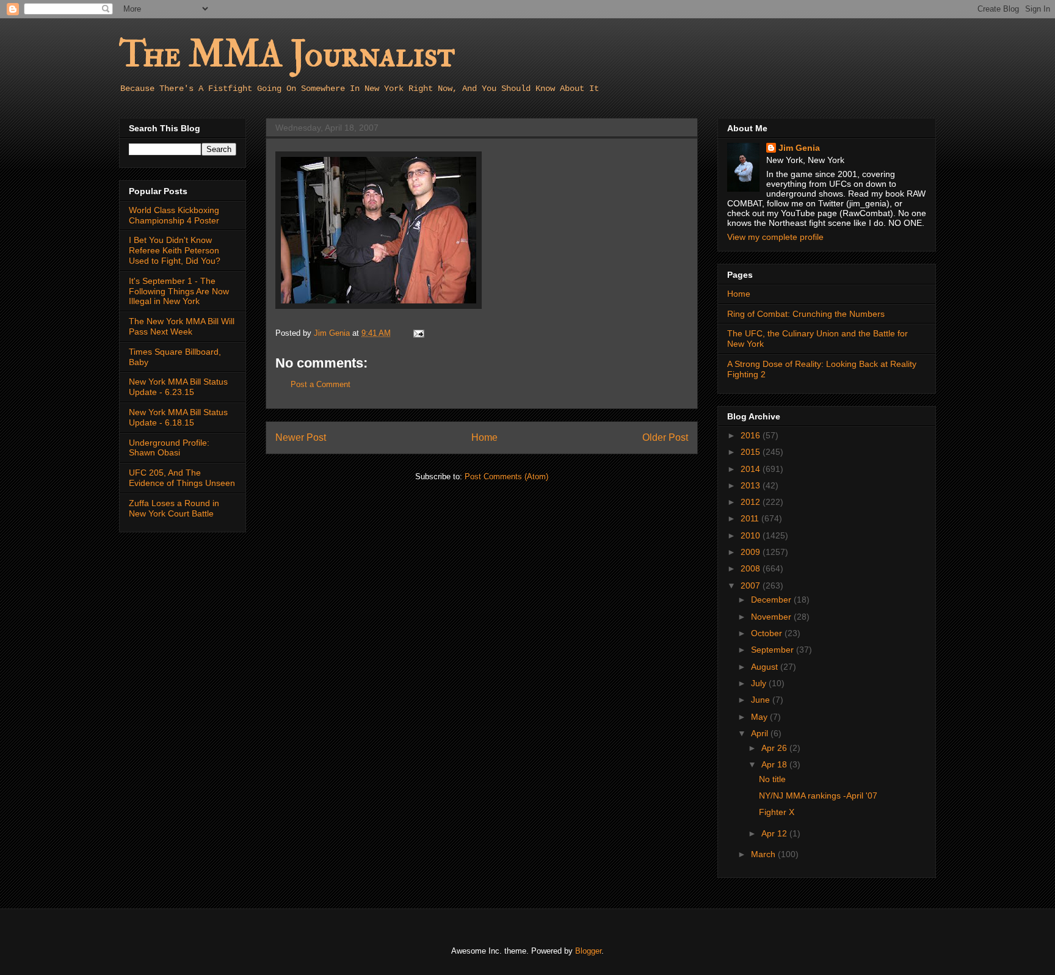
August (765, 667)
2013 (752, 485)
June (761, 700)
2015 (752, 452)
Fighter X (776, 812)
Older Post (665, 437)
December (772, 599)
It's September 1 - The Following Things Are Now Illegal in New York (179, 291)
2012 (752, 502)
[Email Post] (418, 333)
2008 (752, 568)
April (760, 733)
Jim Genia (799, 148)
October (768, 633)
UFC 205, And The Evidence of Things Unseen (182, 478)
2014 (752, 469)
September (773, 649)
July (760, 683)
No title (772, 779)
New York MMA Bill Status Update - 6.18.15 (178, 417)
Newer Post (300, 437)
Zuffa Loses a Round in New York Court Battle (174, 508)
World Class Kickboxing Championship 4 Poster (174, 215)
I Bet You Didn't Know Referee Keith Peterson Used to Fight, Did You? (174, 250)
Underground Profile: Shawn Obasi (169, 448)
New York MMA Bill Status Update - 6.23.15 (178, 387)
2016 (752, 435)
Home (484, 437)
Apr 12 (775, 833)
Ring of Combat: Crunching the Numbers (806, 314)
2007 (752, 585)
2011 (751, 518)
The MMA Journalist (287, 55)
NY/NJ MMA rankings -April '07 (818, 795)
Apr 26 (775, 748)
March (764, 854)
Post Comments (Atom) (506, 476)
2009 (752, 552)
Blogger (588, 950)
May (760, 717)
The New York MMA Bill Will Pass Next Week (181, 326)
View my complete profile (775, 237)
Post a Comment (320, 384)
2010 (752, 535)
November (772, 617)
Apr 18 (775, 764)
